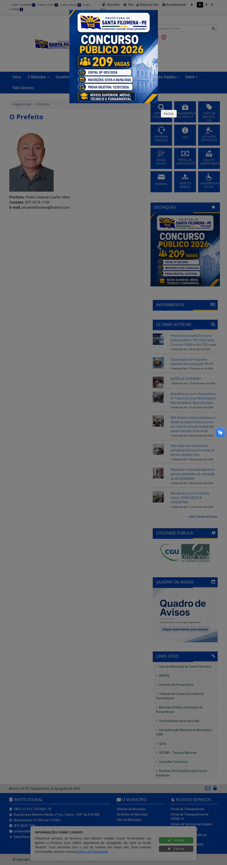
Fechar (169, 113)
